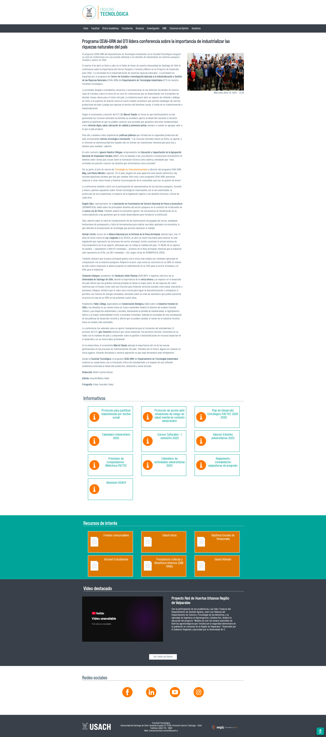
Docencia (140, 28)
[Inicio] (163, 12)
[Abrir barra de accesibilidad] (320, 731)
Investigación (153, 28)
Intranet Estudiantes (116, 559)
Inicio (85, 28)
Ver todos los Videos (163, 657)
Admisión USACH (116, 483)
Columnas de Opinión (179, 28)
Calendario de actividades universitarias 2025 (169, 462)
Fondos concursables (116, 535)
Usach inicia (169, 535)
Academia (196, 28)
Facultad (95, 28)
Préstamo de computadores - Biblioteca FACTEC (116, 462)
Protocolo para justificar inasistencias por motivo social (116, 414)
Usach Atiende (223, 559)
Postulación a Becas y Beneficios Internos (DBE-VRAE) (169, 563)
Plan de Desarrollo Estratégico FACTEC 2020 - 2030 (223, 414)
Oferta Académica (110, 28)
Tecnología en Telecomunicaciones (131, 170)
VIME (164, 28)
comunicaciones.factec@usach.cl (163, 731)
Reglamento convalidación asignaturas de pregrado (222, 462)
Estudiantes (127, 28)
